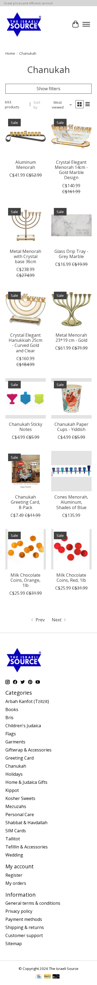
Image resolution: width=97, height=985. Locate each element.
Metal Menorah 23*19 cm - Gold (71, 337)
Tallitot (12, 839)
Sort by (36, 105)
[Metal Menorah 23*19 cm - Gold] (71, 309)
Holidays (14, 774)
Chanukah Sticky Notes (25, 426)
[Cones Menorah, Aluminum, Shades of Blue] (71, 471)
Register (13, 875)
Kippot (12, 790)
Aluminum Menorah (25, 164)
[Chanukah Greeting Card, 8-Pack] (25, 471)
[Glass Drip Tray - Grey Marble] (71, 225)
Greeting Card (19, 758)
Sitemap (13, 943)
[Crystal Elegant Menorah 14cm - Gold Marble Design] (71, 136)
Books (11, 709)
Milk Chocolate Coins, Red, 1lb (71, 577)
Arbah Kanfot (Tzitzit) (27, 701)
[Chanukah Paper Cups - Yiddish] (71, 398)
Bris (9, 718)
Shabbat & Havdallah (26, 823)
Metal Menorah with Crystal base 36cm (25, 256)
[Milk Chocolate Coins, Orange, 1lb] (25, 549)
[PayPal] (47, 977)
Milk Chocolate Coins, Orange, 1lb (25, 580)
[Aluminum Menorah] (25, 136)
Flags (10, 734)
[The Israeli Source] (23, 24)
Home (10, 53)
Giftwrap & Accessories (28, 750)
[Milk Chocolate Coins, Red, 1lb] (71, 549)
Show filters (48, 89)
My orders (15, 883)
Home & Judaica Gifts (26, 782)
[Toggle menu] (86, 24)
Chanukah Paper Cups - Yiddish (71, 426)
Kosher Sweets (20, 798)
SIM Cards (15, 831)
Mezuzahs (15, 806)
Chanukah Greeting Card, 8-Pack (25, 502)
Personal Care (19, 814)
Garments (15, 742)
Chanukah (15, 766)
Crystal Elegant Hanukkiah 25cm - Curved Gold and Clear (25, 343)
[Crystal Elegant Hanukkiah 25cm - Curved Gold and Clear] (25, 309)
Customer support (24, 935)
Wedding (14, 855)
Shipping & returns (24, 927)
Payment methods (23, 919)
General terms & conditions (32, 903)
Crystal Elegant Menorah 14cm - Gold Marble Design (71, 170)
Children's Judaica (23, 726)
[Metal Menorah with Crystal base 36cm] (25, 225)
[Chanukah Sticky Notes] (25, 398)
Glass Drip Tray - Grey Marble (71, 253)
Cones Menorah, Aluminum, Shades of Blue (71, 502)
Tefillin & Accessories (26, 847)
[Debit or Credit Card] (56, 977)
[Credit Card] (38, 977)
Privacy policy (18, 911)
